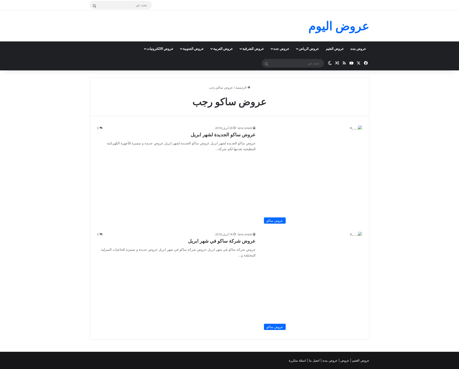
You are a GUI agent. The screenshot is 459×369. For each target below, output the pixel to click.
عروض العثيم (335, 48)
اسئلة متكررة (298, 360)
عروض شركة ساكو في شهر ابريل (222, 241)
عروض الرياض (309, 48)
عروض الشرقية (253, 48)
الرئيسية (241, 87)
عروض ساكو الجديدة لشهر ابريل (223, 134)
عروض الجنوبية (193, 48)
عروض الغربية (223, 48)
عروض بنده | (330, 360)
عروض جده (281, 48)
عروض (344, 360)
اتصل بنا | (314, 360)
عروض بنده (358, 48)
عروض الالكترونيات (160, 48)
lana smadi (245, 128)
